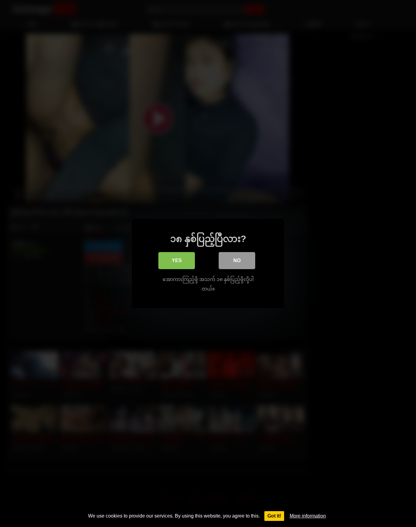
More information (308, 515)
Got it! (274, 515)
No (237, 260)
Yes (177, 260)
